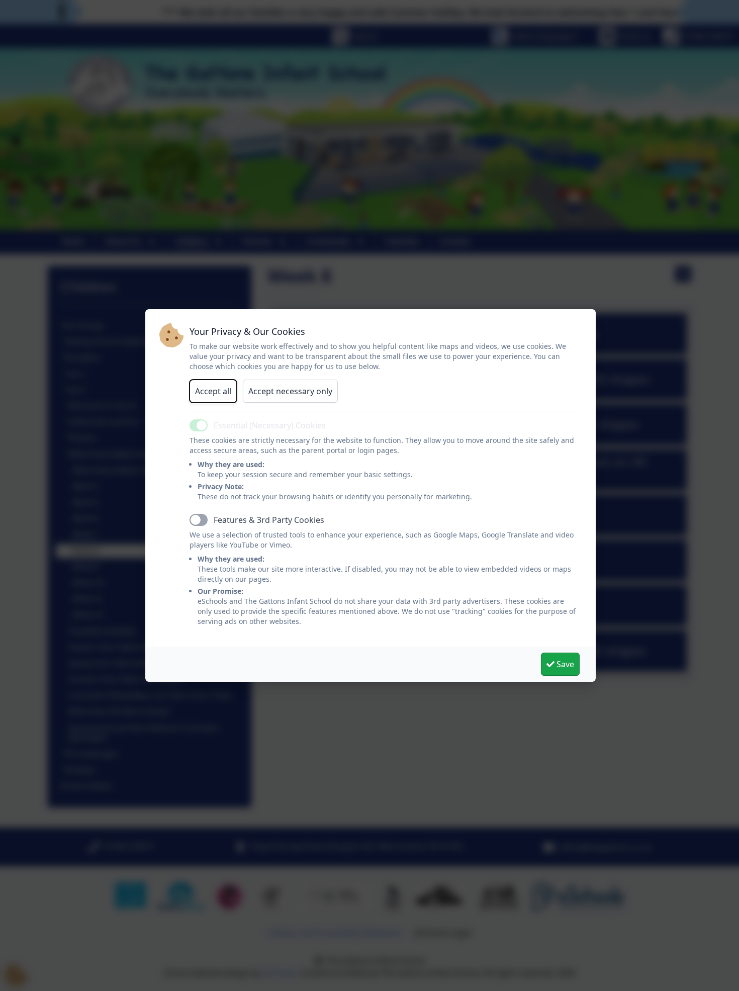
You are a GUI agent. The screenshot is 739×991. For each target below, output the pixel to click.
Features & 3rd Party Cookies (269, 519)
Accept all (213, 391)
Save (564, 664)
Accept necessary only (290, 391)
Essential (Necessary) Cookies (270, 425)
